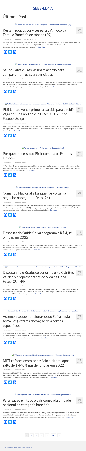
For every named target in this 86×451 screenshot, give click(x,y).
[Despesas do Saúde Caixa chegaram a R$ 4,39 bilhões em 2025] (43, 227)
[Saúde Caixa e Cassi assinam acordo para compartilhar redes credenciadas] (43, 64)
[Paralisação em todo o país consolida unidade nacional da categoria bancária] (43, 394)
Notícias (29, 39)
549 (53, 435)
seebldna (8, 39)
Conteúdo (41, 47)
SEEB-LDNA (43, 8)
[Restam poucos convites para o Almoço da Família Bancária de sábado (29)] (43, 24)
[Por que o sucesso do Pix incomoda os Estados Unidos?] (43, 148)
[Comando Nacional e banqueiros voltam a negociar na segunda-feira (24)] (43, 187)
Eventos (24, 39)
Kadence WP (29, 447)
